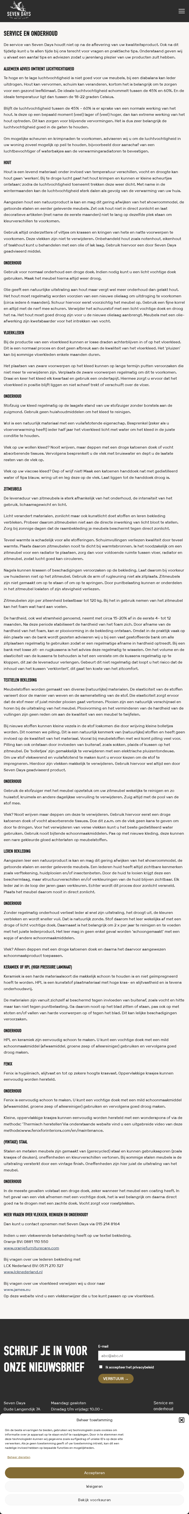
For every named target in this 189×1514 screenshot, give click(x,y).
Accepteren (94, 1472)
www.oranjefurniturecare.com (31, 1248)
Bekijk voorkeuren (94, 1500)
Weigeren (94, 1486)
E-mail (103, 1346)
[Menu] (181, 11)
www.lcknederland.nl (23, 1272)
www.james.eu (17, 1289)
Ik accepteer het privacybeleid (129, 1367)
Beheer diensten (18, 1457)
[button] (181, 1420)
